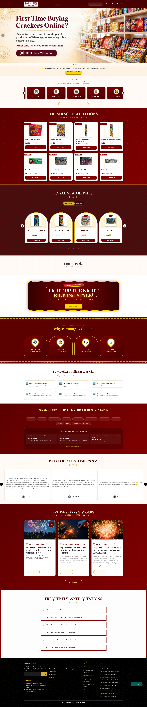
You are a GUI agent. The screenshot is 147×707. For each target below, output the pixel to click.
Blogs (68, 4)
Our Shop (79, 203)
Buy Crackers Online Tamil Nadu (108, 666)
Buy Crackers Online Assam (107, 693)
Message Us (137, 684)
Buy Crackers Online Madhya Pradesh (110, 680)
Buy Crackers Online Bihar (106, 691)
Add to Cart (35, 147)
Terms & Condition (54, 669)
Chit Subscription (70, 669)
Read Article (32, 572)
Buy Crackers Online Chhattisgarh (109, 682)
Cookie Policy (52, 671)
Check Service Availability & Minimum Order (74, 104)
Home (57, 4)
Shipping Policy (53, 677)
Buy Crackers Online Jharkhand (108, 685)
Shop (62, 4)
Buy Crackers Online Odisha (107, 688)
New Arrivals (68, 203)
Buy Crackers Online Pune (90, 689)
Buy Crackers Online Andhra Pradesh (109, 671)
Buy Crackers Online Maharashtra (109, 677)
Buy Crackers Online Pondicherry (108, 696)
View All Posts (73, 582)
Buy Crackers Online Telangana (108, 674)
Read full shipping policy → (73, 446)
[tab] (71, 64)
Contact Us (69, 666)
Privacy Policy (52, 666)
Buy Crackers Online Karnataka (108, 669)
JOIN (44, 674)
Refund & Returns (53, 674)
